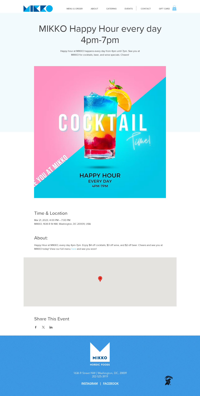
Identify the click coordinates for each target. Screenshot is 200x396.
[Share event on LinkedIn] (51, 327)
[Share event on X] (43, 327)
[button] (174, 7)
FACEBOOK (111, 383)
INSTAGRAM (89, 383)
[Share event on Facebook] (35, 327)
